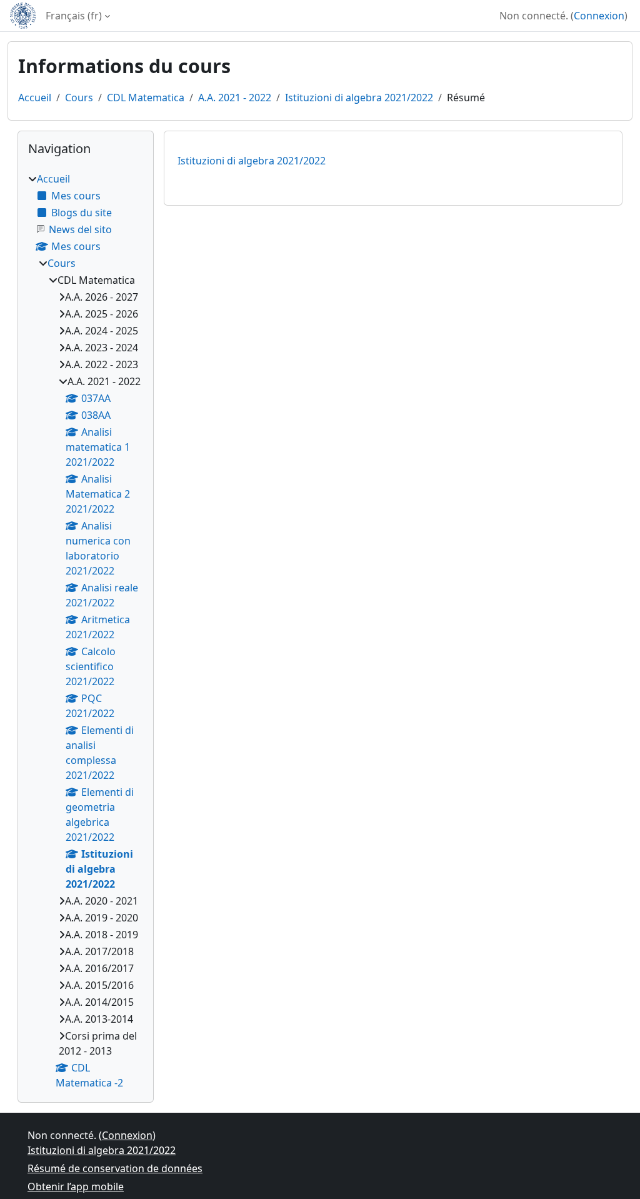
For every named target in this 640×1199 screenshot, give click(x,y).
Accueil (34, 97)
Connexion (599, 16)
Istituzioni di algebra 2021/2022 (359, 97)
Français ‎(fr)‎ (74, 16)
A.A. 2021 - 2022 (234, 97)
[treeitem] (85, 630)
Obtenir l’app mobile (76, 1186)
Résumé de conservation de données (115, 1168)
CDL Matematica (145, 97)
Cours (79, 97)
